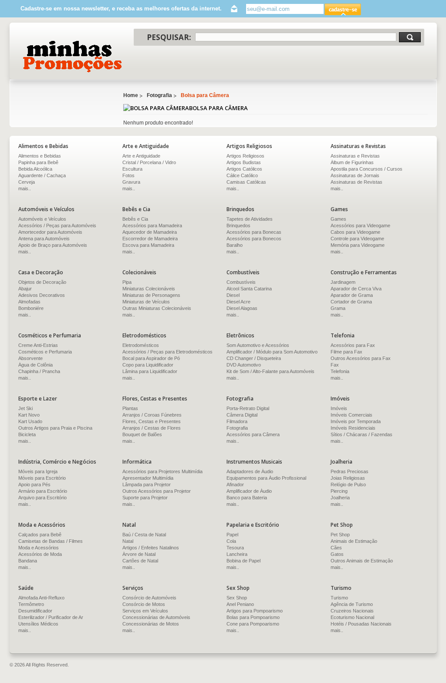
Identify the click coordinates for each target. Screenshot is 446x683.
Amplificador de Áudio (249, 491)
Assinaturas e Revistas (355, 155)
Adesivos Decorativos (41, 295)
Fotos (128, 175)
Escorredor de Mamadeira (150, 238)
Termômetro (31, 604)
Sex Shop (236, 597)
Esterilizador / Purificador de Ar (50, 617)
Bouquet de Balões (142, 434)
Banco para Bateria (246, 497)
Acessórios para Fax (353, 345)
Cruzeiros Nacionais (352, 610)
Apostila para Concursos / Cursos (366, 169)
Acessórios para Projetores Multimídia (162, 471)
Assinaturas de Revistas (356, 182)
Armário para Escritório (42, 491)
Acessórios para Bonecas (253, 232)
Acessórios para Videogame (360, 225)
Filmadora (236, 421)
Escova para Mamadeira (148, 245)
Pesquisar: (169, 37)
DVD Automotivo (243, 364)
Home (130, 95)
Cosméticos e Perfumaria (45, 351)
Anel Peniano (240, 604)
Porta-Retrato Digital (247, 408)
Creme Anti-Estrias (38, 345)
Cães (336, 547)
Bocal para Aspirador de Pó (151, 358)
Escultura (132, 169)
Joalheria (340, 497)
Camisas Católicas (246, 182)
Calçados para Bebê (39, 534)
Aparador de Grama (352, 295)
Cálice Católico (242, 175)
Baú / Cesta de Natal (144, 534)
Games (338, 219)
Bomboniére (31, 308)
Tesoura (235, 547)
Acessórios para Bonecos (253, 238)
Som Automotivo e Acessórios (257, 345)
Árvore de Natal (138, 554)
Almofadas (29, 301)
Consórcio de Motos (143, 604)
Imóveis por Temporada (356, 421)
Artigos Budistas (243, 162)
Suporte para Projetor (145, 497)
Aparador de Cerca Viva (356, 288)
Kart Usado (30, 421)
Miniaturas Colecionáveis (148, 288)
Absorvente (30, 358)
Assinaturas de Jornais (355, 175)
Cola (231, 541)
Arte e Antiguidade (141, 155)
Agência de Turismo (352, 604)
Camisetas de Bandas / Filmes (50, 541)
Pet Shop (340, 534)
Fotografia (159, 95)
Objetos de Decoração (42, 282)
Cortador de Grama (351, 301)
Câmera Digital (241, 414)
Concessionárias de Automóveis (156, 617)
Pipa (127, 282)
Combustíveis (241, 282)
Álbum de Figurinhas (352, 162)
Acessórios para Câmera (253, 434)
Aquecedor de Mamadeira (149, 232)
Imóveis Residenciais (353, 428)
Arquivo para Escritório (42, 497)
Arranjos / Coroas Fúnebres (152, 414)
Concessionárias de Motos (150, 623)
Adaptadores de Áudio (249, 471)
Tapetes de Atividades (249, 219)
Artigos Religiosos (245, 155)
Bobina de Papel (243, 560)
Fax (335, 364)
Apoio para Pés (34, 484)
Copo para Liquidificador (147, 364)
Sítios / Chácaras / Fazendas (361, 434)
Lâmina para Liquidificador (149, 371)
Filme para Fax (346, 351)
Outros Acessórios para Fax (361, 358)
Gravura (131, 182)
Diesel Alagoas (241, 308)
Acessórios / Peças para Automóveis (57, 225)
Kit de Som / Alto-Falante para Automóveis (270, 371)
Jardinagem (343, 282)
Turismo (339, 597)
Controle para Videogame (357, 238)
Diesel (233, 295)
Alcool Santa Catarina (249, 288)
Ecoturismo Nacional (352, 617)
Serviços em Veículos (145, 610)
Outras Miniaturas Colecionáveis (156, 308)
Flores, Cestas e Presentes (151, 421)
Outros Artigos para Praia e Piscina (55, 428)
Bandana (27, 560)
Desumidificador (35, 610)
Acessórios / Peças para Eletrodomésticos (167, 351)
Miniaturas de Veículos (146, 301)
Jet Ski (25, 408)
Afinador (235, 484)
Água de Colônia (35, 364)
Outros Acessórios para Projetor (156, 491)
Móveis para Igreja (37, 471)
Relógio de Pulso (348, 484)
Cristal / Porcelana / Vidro (149, 162)
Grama (338, 308)
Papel (232, 534)
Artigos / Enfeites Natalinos (150, 547)
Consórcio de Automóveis (149, 597)
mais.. (128, 188)
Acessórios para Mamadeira (152, 225)
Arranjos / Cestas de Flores (151, 428)
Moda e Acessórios (38, 547)
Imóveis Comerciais (351, 414)
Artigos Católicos (244, 169)
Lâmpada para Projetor (146, 484)
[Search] (410, 37)
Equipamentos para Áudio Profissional (266, 478)
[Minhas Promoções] (71, 57)
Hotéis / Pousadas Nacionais (361, 623)
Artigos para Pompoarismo (254, 610)
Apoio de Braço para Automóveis (52, 245)
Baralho (234, 245)
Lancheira (236, 554)
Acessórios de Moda (40, 554)
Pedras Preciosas (349, 471)
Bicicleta (27, 434)
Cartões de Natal (140, 560)
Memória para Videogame (358, 245)
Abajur (25, 288)
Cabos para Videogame (355, 232)
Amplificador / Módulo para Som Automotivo (272, 351)
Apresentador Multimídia (147, 478)
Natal (127, 541)
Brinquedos (238, 225)
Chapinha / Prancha (39, 371)
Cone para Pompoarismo (252, 623)
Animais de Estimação (354, 541)
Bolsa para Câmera (205, 95)
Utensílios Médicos (38, 623)
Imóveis (339, 408)
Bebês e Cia (135, 219)
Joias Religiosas (348, 478)
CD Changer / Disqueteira (253, 358)
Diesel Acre (238, 301)
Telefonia (340, 371)
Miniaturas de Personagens (151, 295)
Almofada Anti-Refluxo (41, 597)
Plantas (130, 408)
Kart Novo (29, 414)
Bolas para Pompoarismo (253, 617)
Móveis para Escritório (42, 478)
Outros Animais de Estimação (362, 560)
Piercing (339, 491)
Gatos (337, 554)
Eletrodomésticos (140, 345)
